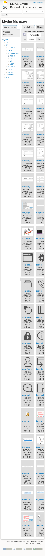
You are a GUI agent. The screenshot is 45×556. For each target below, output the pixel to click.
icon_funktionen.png (31, 369)
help (10, 50)
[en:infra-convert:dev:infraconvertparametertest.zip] (28, 414)
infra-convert (13, 53)
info (11, 61)
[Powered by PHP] (7, 549)
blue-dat (11, 48)
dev (11, 58)
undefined (10, 75)
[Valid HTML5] (17, 549)
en (7, 45)
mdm (10, 69)
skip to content (38, 2)
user (12, 64)
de (7, 42)
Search (4, 15)
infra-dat (11, 67)
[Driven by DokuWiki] (37, 549)
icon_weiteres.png (30, 395)
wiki (7, 77)
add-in (12, 56)
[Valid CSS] (27, 549)
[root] (6, 39)
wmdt (10, 72)
